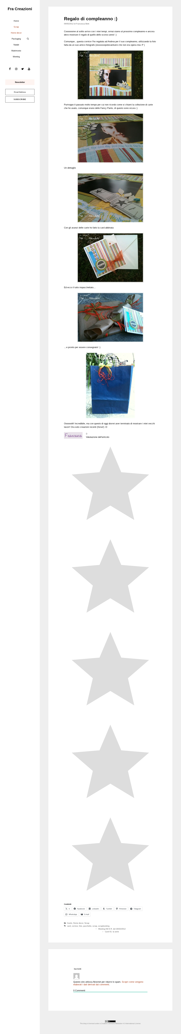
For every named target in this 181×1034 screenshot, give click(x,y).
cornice (75, 926)
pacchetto (87, 926)
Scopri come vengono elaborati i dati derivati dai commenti (108, 983)
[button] (28, 39)
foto (80, 926)
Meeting (16, 56)
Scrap (16, 27)
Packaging (16, 39)
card (69, 926)
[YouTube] (29, 69)
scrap (94, 926)
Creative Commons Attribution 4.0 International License (121, 1023)
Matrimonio (16, 51)
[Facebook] (9, 69)
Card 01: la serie (112, 932)
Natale (16, 45)
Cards (69, 923)
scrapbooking (103, 926)
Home (16, 21)
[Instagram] (16, 69)
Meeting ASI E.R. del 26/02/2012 (112, 929)
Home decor (16, 33)
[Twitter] (22, 69)
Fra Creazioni (20, 9)
